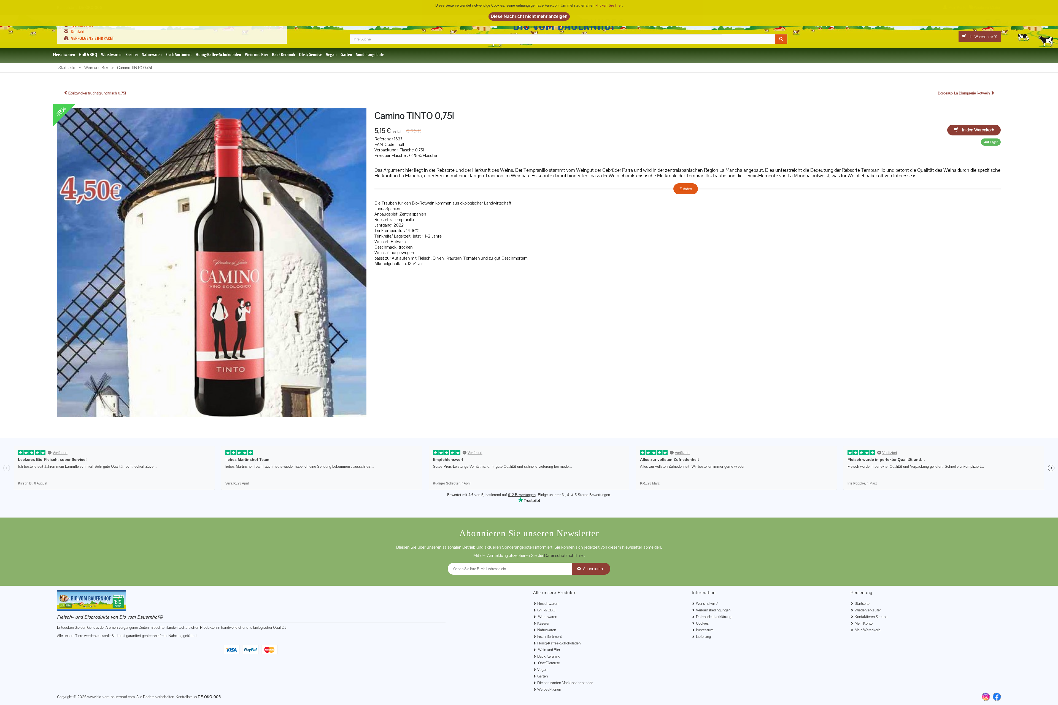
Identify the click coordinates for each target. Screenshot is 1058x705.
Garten (346, 54)
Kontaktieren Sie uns (871, 616)
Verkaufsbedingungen (713, 610)
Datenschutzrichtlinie (564, 555)
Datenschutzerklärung (713, 616)
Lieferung (703, 636)
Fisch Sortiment (179, 54)
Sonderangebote (370, 54)
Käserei (131, 54)
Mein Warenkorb (867, 629)
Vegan (331, 54)
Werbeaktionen (549, 689)
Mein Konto (864, 623)
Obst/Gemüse (310, 54)
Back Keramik (283, 54)
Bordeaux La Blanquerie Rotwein (964, 93)
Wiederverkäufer (868, 610)
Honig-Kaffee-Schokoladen (218, 54)
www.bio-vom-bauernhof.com (111, 696)
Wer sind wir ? (707, 603)
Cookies (702, 623)
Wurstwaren (111, 54)
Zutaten (685, 188)
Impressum (704, 629)
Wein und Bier (256, 54)
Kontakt (78, 31)
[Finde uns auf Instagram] (986, 697)
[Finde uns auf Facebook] (997, 697)
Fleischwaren (64, 54)
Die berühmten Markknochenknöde (565, 682)
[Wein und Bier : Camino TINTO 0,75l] (211, 262)
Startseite (862, 603)
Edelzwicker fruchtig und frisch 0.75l (97, 93)
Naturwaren (152, 54)
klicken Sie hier (608, 5)
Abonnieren (593, 568)
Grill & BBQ (88, 54)
